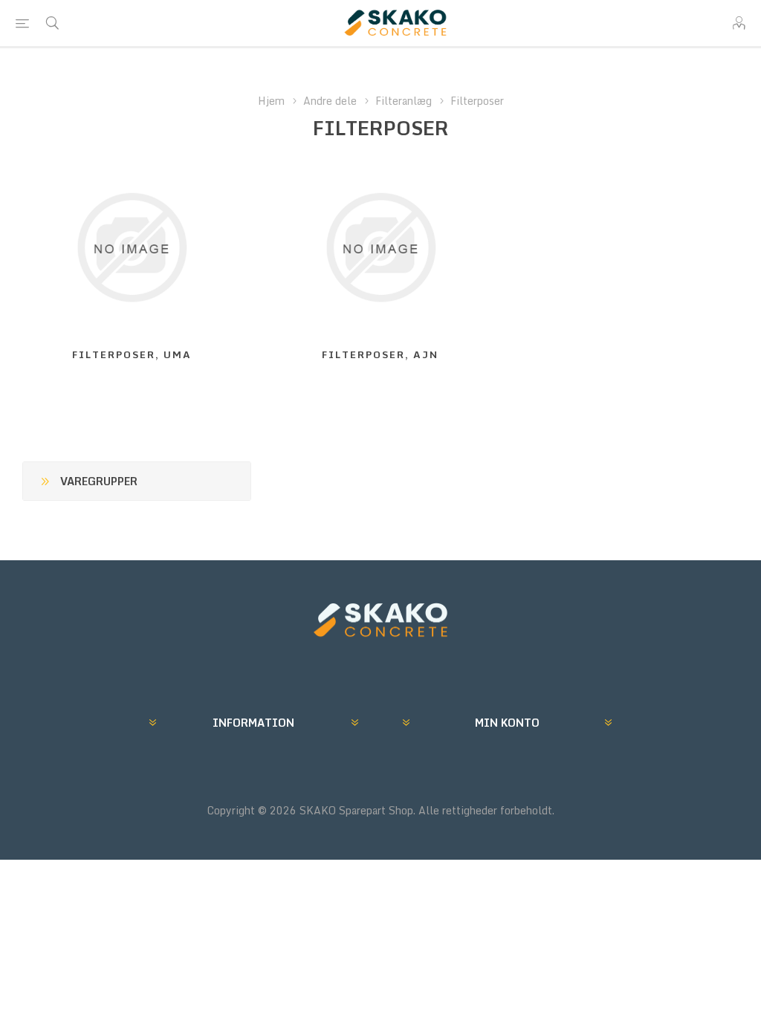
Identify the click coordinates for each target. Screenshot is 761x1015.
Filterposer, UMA (132, 354)
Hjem (271, 100)
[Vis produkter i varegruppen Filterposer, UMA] (132, 248)
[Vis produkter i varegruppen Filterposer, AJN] (381, 248)
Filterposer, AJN (380, 354)
